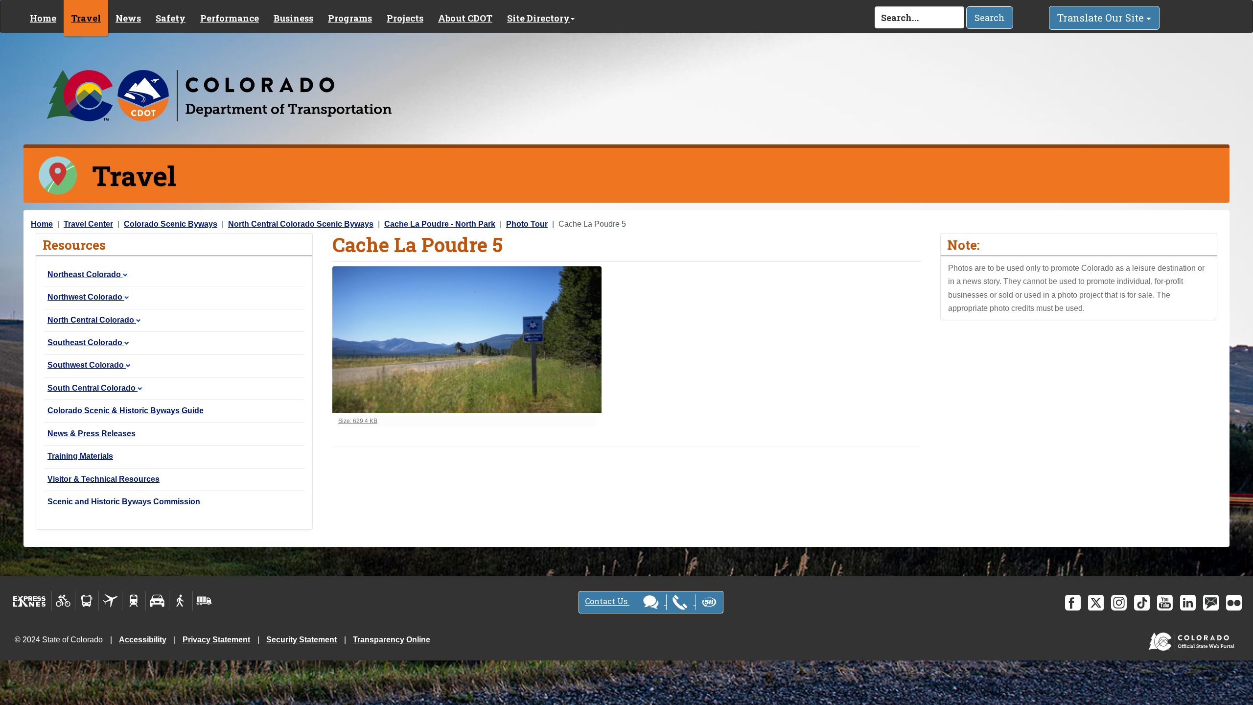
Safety (171, 18)
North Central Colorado (91, 320)
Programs (350, 18)
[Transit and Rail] (87, 601)
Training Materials (80, 456)
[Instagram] (1119, 602)
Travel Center (88, 224)
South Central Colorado (92, 388)
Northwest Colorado (85, 297)
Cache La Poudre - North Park (439, 224)
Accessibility (142, 639)
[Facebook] (1073, 602)
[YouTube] (1165, 602)
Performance (229, 18)
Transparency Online (391, 639)
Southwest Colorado (86, 365)
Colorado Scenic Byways (170, 224)
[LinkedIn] (1188, 602)
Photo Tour (527, 224)
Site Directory (538, 18)
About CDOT (465, 18)
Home (43, 18)
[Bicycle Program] (63, 601)
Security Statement (301, 639)
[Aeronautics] (110, 601)
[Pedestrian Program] (181, 601)
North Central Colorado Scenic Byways (300, 224)
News (128, 18)
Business (293, 18)
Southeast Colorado (85, 342)
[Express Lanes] (29, 601)
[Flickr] (1234, 602)
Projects (405, 18)
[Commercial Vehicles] (204, 601)
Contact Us (607, 601)
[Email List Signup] (1211, 602)
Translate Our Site (1101, 17)
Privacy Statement (216, 639)
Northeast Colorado (85, 274)
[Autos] (157, 601)
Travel (86, 18)
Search (990, 18)
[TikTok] (1142, 602)
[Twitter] (1096, 602)
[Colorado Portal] (1193, 639)
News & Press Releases (91, 433)
